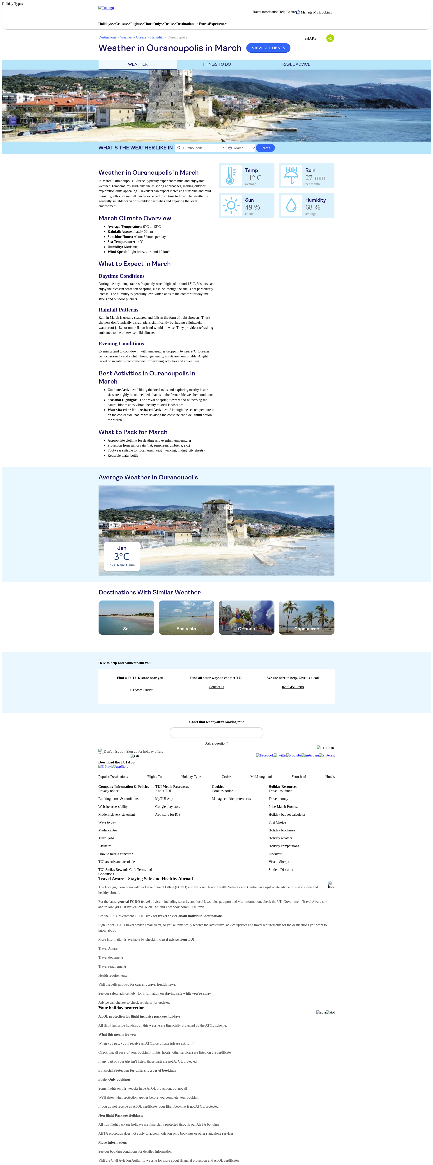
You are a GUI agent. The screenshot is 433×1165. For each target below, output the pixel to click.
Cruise (226, 777)
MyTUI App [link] (164, 799)
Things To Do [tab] (216, 64)
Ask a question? (216, 743)
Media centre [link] (107, 830)
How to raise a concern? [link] (115, 854)
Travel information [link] (265, 12)
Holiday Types (191, 777)
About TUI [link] (163, 791)
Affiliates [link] (104, 846)
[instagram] (310, 755)
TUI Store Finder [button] (140, 690)
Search (265, 148)
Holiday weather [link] (280, 838)
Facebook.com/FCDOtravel (185, 907)
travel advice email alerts (143, 925)
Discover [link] (275, 854)
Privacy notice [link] (108, 791)
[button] (315, 12)
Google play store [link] (167, 806)
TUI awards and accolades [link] (117, 862)
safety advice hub (122, 993)
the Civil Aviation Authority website (131, 1160)
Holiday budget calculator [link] (287, 814)
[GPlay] (104, 766)
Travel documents (111, 957)
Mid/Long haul (261, 777)
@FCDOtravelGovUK (131, 907)
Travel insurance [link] (280, 791)
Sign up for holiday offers (144, 751)
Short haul (298, 777)
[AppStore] (119, 766)
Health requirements (112, 975)
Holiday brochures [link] (282, 830)
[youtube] (294, 755)
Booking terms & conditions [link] (118, 799)
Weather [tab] (137, 64)
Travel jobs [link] (106, 838)
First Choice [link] (277, 822)
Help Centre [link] (287, 12)
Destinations (107, 37)
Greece (141, 37)
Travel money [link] (278, 799)
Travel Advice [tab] (295, 64)
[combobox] (216, 733)
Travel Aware (107, 948)
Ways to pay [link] (107, 822)
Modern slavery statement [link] (116, 814)
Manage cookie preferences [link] (231, 799)
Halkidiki (157, 37)
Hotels (330, 777)
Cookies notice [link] (222, 791)
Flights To (154, 777)
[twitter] (280, 755)
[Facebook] (265, 755)
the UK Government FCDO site (127, 916)
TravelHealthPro (117, 984)
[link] (106, 8)
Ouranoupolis (177, 37)
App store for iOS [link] (168, 814)
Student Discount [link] (281, 869)
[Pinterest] (327, 755)
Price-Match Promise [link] (283, 806)
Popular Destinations (113, 777)
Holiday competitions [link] (284, 846)
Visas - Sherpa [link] (279, 862)
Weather (126, 37)
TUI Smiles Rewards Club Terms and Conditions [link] (125, 872)
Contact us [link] (216, 687)
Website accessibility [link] (113, 806)
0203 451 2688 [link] (293, 687)
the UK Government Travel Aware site (299, 901)
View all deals (268, 48)
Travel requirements (112, 966)
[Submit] (175, 730)
